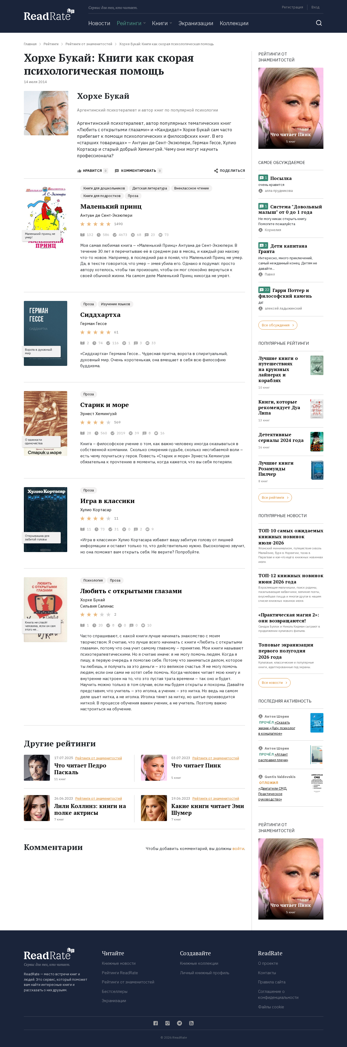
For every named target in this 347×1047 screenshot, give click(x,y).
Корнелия (273, 230)
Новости (99, 23)
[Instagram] (167, 1023)
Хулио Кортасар (95, 509)
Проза (133, 195)
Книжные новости (119, 963)
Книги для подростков (102, 195)
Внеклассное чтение (191, 188)
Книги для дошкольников (104, 188)
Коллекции (234, 23)
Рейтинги (129, 23)
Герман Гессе (93, 323)
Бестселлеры (114, 991)
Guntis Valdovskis (280, 776)
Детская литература (149, 188)
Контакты (267, 972)
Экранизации (195, 23)
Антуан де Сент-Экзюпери (106, 215)
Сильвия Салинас (97, 606)
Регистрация (292, 7)
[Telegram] (179, 1023)
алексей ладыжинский (283, 308)
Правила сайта (271, 981)
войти (238, 848)
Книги (160, 23)
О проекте (268, 963)
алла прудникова (279, 190)
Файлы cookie (271, 1006)
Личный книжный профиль (204, 972)
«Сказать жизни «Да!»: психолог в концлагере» (276, 728)
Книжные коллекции (199, 963)
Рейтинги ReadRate (120, 972)
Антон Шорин (277, 716)
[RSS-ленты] (191, 1023)
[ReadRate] (49, 14)
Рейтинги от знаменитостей (98, 758)
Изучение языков (115, 304)
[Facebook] (155, 1023)
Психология (93, 580)
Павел (270, 274)
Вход (315, 7)
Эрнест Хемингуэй (98, 413)
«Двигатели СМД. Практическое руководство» (272, 794)
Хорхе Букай (92, 599)
